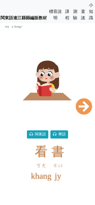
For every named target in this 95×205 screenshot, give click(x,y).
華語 (61, 134)
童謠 (83, 14)
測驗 (75, 14)
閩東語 (39, 134)
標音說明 (55, 14)
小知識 (91, 11)
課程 (67, 14)
